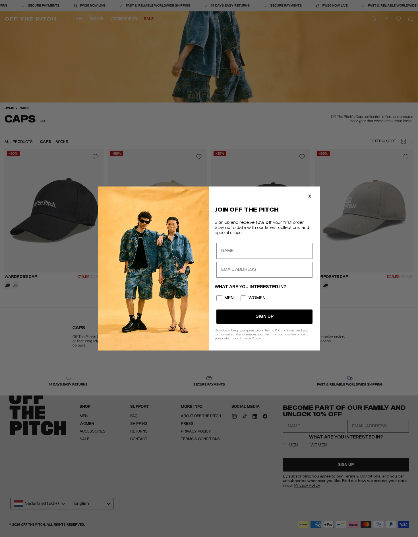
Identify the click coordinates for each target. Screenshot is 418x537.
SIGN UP (265, 317)
